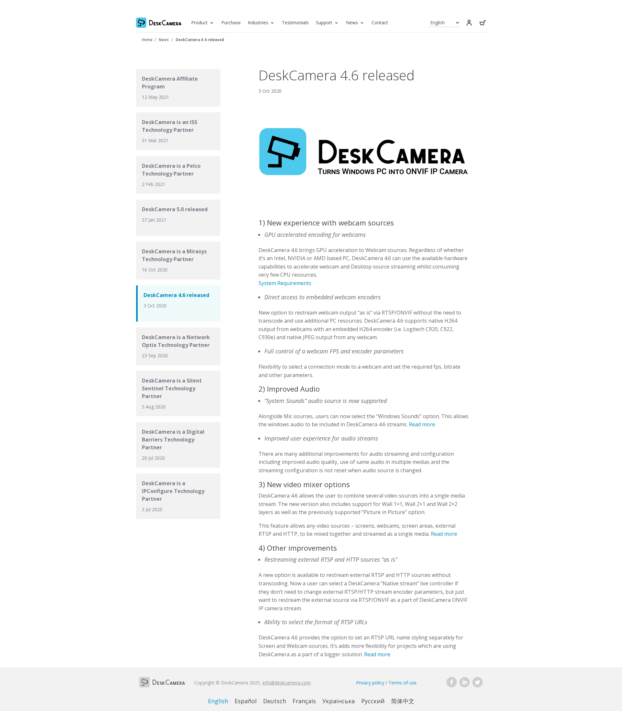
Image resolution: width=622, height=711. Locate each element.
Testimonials (295, 22)
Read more (422, 424)
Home (147, 40)
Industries (258, 22)
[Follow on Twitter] (477, 682)
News (352, 22)
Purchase (231, 22)
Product (199, 22)
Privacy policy (370, 683)
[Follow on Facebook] (451, 682)
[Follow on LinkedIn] (464, 682)
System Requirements (285, 283)
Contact (380, 22)
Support (324, 22)
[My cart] (482, 24)
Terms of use (402, 683)
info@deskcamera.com (286, 683)
